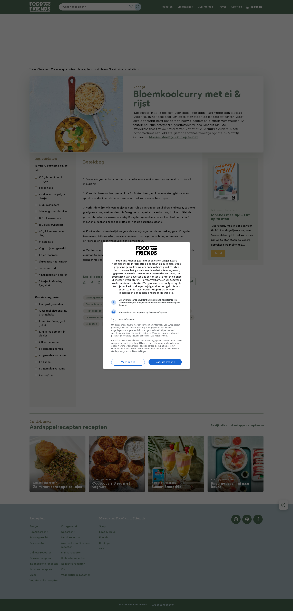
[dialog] (146, 305)
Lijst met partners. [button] (159, 335)
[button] (146, 319)
